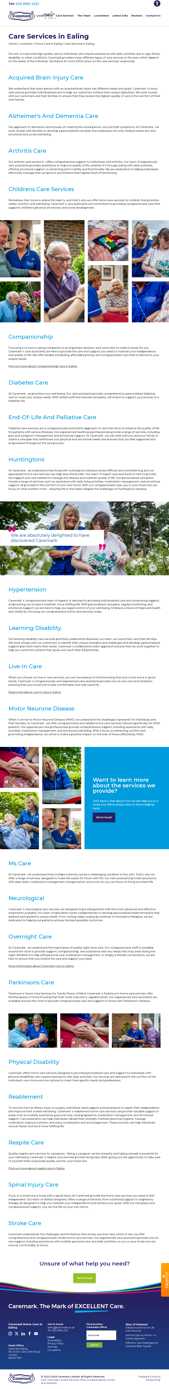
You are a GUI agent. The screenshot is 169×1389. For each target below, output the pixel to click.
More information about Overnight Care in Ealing (41, 966)
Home (12, 43)
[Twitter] (16, 1334)
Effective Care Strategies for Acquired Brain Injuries (142, 1344)
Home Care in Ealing (48, 43)
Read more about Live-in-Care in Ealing (34, 692)
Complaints (54, 1350)
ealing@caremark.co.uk (61, 1327)
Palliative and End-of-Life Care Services (140, 1329)
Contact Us (153, 15)
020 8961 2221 (27, 4)
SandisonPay (153, 1379)
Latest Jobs (120, 15)
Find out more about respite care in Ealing (36, 1168)
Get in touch (104, 817)
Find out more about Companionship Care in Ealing (42, 366)
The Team (84, 15)
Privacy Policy (56, 1343)
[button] (165, 1280)
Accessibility (54, 1340)
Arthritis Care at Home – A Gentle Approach (141, 1337)
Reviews (136, 15)
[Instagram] (10, 1334)
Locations (26, 43)
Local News (101, 15)
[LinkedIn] (23, 1334)
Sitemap (52, 1346)
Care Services (65, 15)
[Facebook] (29, 1334)
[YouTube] (36, 1334)
